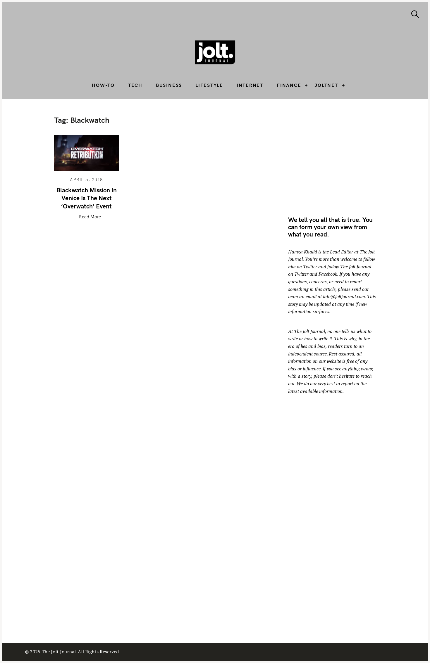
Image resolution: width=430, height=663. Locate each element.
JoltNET (326, 85)
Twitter (310, 266)
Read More (90, 217)
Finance (289, 85)
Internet (250, 85)
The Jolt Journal (309, 331)
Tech (135, 85)
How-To (103, 85)
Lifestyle (209, 85)
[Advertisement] (337, 156)
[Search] (415, 14)
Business (169, 85)
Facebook (328, 274)
